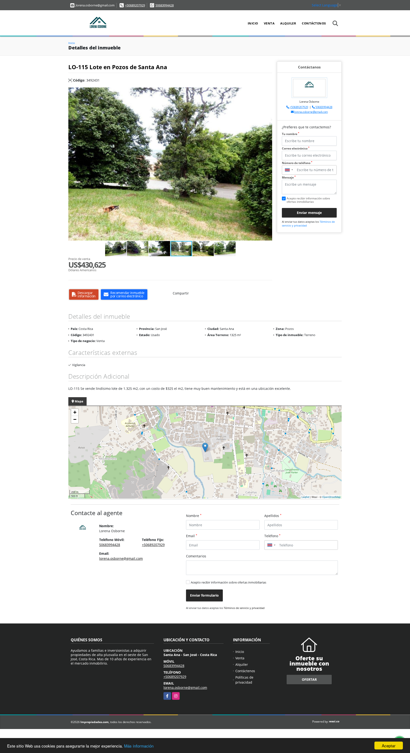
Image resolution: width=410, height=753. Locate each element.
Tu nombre (290, 134)
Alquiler (288, 23)
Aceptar (389, 745)
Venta (269, 23)
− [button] (74, 419)
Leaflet (305, 497)
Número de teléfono (297, 163)
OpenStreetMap (331, 497)
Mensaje (289, 177)
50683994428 (164, 5)
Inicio (253, 23)
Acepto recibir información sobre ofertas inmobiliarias (228, 582)
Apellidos (272, 515)
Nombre (193, 515)
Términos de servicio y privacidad (244, 608)
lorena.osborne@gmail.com (311, 112)
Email (191, 535)
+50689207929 (135, 5)
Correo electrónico (295, 148)
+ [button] (74, 412)
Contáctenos (314, 23)
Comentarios (196, 556)
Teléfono (272, 535)
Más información (139, 746)
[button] (268, 92)
